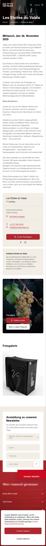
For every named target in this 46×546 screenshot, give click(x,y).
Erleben (5, 22)
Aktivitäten (14, 22)
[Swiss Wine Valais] (8, 5)
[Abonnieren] (36, 464)
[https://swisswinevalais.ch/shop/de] (31, 5)
